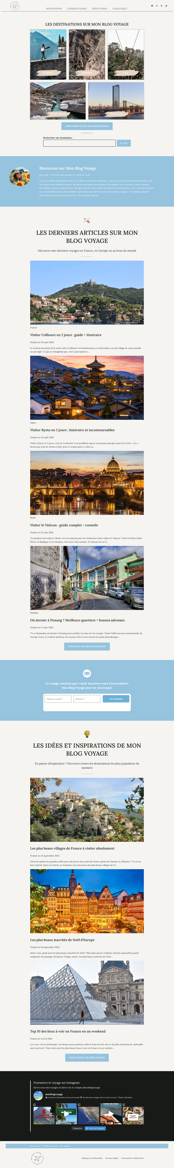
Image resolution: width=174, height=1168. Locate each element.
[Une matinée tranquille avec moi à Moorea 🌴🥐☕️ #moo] (66, 1113)
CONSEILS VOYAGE (77, 8)
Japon (33, 422)
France (33, 327)
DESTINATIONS (54, 8)
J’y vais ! (124, 143)
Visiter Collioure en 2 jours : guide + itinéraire (66, 335)
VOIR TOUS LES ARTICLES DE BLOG (87, 646)
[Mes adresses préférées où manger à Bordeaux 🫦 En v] (133, 1113)
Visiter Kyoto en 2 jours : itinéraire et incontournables (72, 430)
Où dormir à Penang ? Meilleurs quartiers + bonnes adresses (77, 620)
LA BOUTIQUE (119, 8)
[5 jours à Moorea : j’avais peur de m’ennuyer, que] (44, 1113)
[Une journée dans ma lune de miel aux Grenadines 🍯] (110, 1113)
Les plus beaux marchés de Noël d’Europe (62, 940)
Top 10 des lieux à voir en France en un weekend (68, 1031)
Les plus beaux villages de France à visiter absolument (72, 848)
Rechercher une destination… (58, 137)
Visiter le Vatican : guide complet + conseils (64, 525)
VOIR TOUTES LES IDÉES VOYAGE (87, 1057)
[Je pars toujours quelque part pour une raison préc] (88, 1113)
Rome (33, 517)
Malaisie (34, 612)
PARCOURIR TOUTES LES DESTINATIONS (87, 126)
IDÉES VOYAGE (99, 8)
